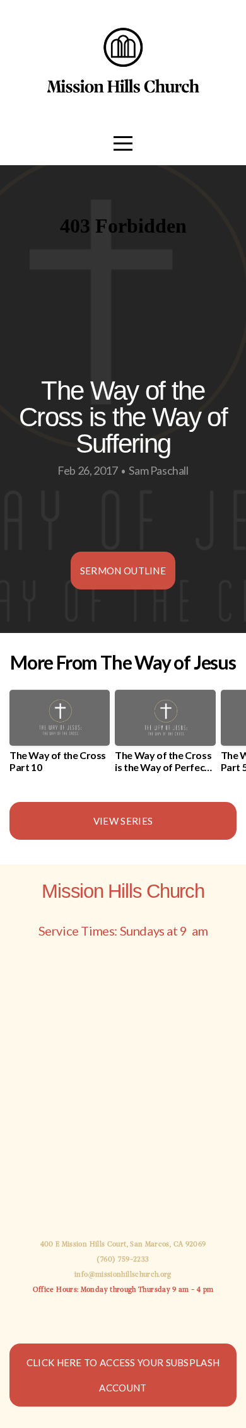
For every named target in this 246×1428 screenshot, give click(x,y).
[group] (59, 736)
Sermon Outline (123, 570)
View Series (123, 821)
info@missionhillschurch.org (123, 1275)
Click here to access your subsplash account (123, 1375)
